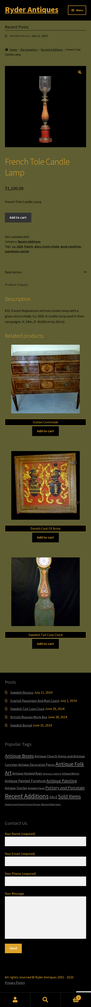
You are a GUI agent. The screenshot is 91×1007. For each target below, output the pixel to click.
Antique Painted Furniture (25, 781)
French (28, 246)
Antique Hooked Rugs (27, 773)
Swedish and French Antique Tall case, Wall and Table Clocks (33, 804)
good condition (71, 246)
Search (45, 1000)
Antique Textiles (16, 788)
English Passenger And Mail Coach (34, 701)
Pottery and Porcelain (65, 787)
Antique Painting (61, 780)
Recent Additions (52, 49)
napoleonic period (17, 251)
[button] (79, 72)
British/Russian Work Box (28, 717)
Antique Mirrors (70, 773)
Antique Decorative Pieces (36, 765)
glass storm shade (46, 246)
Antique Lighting (52, 773)
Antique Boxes (19, 756)
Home (13, 49)
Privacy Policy (15, 983)
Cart (70, 996)
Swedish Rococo (20, 36)
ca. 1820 (17, 246)
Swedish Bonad (21, 725)
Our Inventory (29, 49)
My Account (15, 1000)
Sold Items (69, 796)
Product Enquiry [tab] (16, 284)
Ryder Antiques (31, 9)
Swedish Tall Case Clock (27, 709)
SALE (53, 797)
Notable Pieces (36, 788)
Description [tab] (13, 272)
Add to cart (18, 217)
